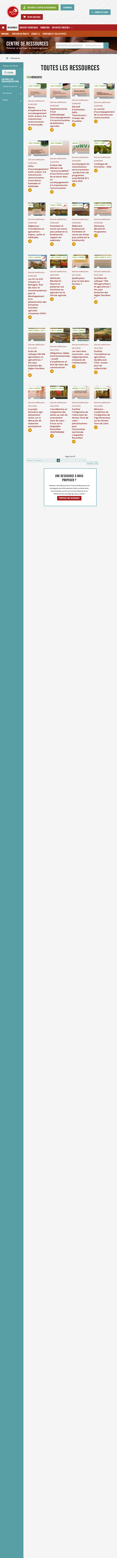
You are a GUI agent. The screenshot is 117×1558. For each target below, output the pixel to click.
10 (84, 460)
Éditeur (5, 100)
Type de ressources (10, 86)
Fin (96, 463)
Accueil (6, 58)
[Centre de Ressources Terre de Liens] (12, 11)
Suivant (90, 463)
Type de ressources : (89, 41)
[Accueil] (3, 27)
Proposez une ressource (69, 498)
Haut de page (112, 1551)
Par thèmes (7, 93)
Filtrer (10, 72)
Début (29, 460)
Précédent (38, 460)
